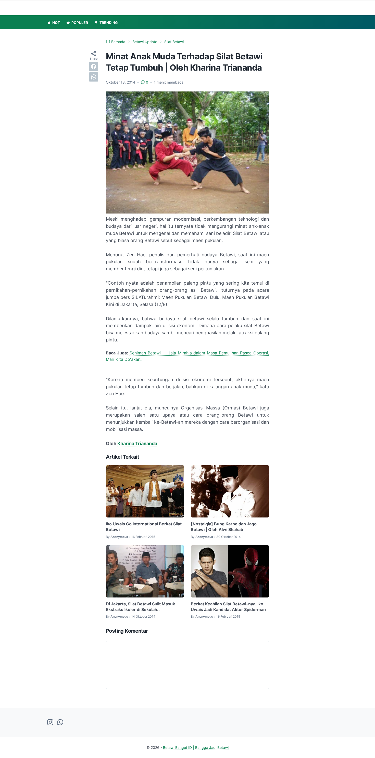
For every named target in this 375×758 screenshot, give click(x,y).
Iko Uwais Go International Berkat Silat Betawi (144, 526)
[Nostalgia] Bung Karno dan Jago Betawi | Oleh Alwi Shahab (224, 526)
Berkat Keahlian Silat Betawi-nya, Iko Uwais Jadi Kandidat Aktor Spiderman (228, 606)
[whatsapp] (93, 77)
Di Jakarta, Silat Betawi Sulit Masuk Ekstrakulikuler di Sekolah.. (140, 606)
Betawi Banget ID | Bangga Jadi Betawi (196, 747)
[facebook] (93, 66)
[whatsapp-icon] (60, 722)
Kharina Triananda (137, 443)
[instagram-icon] (50, 722)
